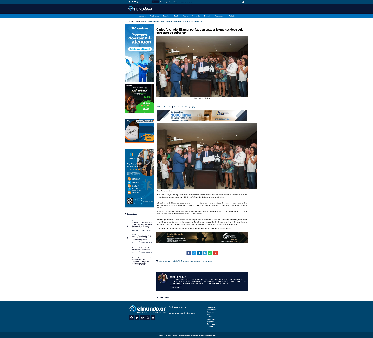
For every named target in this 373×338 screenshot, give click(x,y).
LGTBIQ (179, 261)
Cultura (185, 16)
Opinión (232, 16)
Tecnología (219, 16)
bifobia (161, 261)
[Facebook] (129, 2)
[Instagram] (137, 2)
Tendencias (196, 16)
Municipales (154, 16)
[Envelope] (153, 317)
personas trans (188, 261)
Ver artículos (176, 287)
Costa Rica (139, 21)
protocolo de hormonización (203, 261)
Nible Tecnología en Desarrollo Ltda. (205, 335)
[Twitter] (132, 2)
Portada (131, 21)
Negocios (207, 16)
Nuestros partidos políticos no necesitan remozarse (176, 2)
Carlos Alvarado (170, 261)
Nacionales (142, 16)
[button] (243, 2)
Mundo (176, 16)
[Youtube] (135, 2)
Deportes (166, 16)
